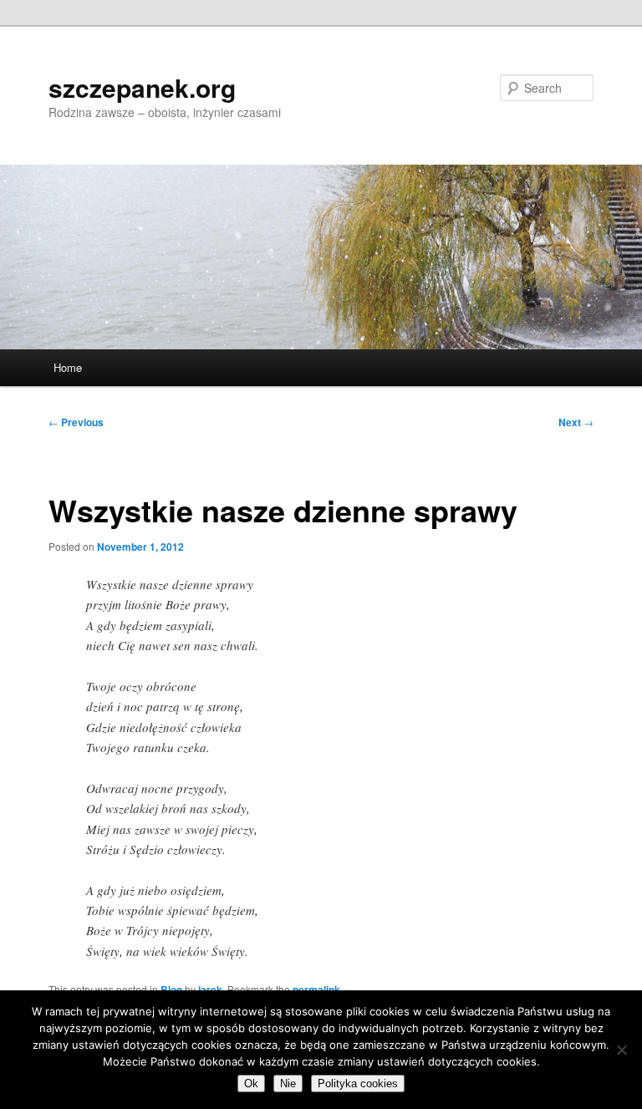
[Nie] (621, 1049)
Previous (76, 422)
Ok (251, 1083)
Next (576, 422)
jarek (210, 989)
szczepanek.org (142, 87)
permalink (316, 989)
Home (68, 367)
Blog (171, 989)
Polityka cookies (358, 1083)
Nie (288, 1083)
